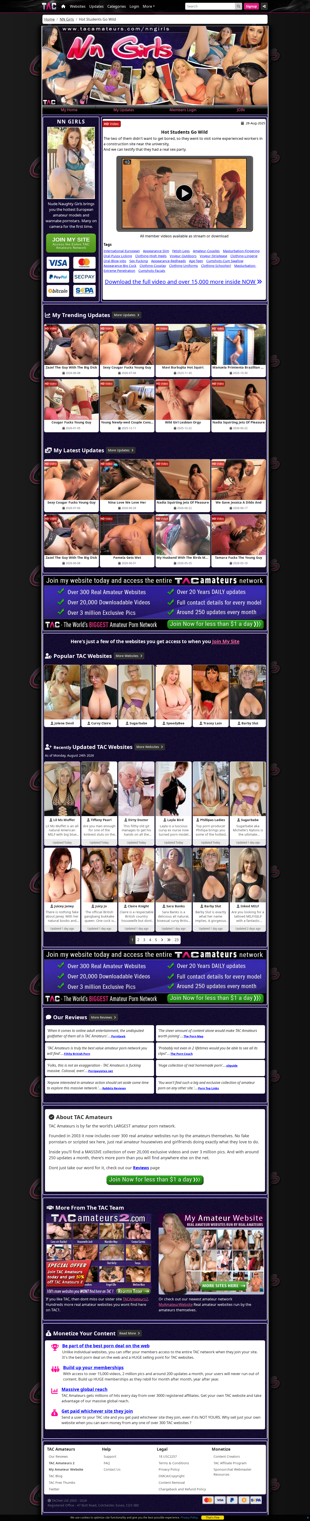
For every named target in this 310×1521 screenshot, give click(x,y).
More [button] (147, 6)
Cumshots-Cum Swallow (224, 261)
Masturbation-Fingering (241, 251)
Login (134, 6)
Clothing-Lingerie (243, 256)
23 (177, 939)
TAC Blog (55, 1476)
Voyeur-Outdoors (183, 256)
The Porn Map (193, 1036)
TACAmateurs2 (135, 1299)
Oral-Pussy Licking (117, 256)
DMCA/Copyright (172, 1476)
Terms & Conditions (174, 1463)
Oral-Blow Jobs (114, 261)
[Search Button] (238, 6)
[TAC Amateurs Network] (49, 6)
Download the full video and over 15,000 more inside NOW (181, 281)
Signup (251, 6)
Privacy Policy (189, 1517)
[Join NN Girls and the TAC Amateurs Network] (58, 262)
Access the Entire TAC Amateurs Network (71, 243)
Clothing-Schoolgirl (216, 265)
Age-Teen (196, 261)
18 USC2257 (168, 1456)
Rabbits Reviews (114, 1088)
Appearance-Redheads (168, 261)
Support (110, 1456)
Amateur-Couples (206, 251)
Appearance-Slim (156, 251)
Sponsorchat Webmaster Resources (232, 1472)
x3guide (232, 1065)
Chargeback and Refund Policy (182, 1489)
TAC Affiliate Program (230, 1463)
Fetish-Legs (181, 251)
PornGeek (118, 1036)
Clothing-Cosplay (153, 265)
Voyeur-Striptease (213, 256)
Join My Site (225, 641)
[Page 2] (162, 939)
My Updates (123, 109)
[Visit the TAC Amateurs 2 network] (98, 1254)
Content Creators (227, 1456)
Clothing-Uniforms (183, 265)
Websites (78, 6)
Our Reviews (58, 1456)
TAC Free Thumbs (62, 1482)
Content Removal (172, 1482)
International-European (121, 251)
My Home (69, 109)
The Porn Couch (181, 1054)
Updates (96, 6)
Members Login (183, 109)
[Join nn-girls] (184, 193)
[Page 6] (169, 939)
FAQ (107, 1463)
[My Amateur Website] (211, 1254)
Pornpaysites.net (100, 1071)
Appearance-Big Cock (119, 265)
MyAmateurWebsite (176, 1304)
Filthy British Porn (77, 1054)
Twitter (54, 1489)
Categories (116, 6)
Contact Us (112, 1469)
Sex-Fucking (138, 261)
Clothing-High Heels (151, 256)
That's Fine (212, 1517)
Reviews (141, 1167)
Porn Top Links (208, 1088)
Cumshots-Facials (151, 270)
